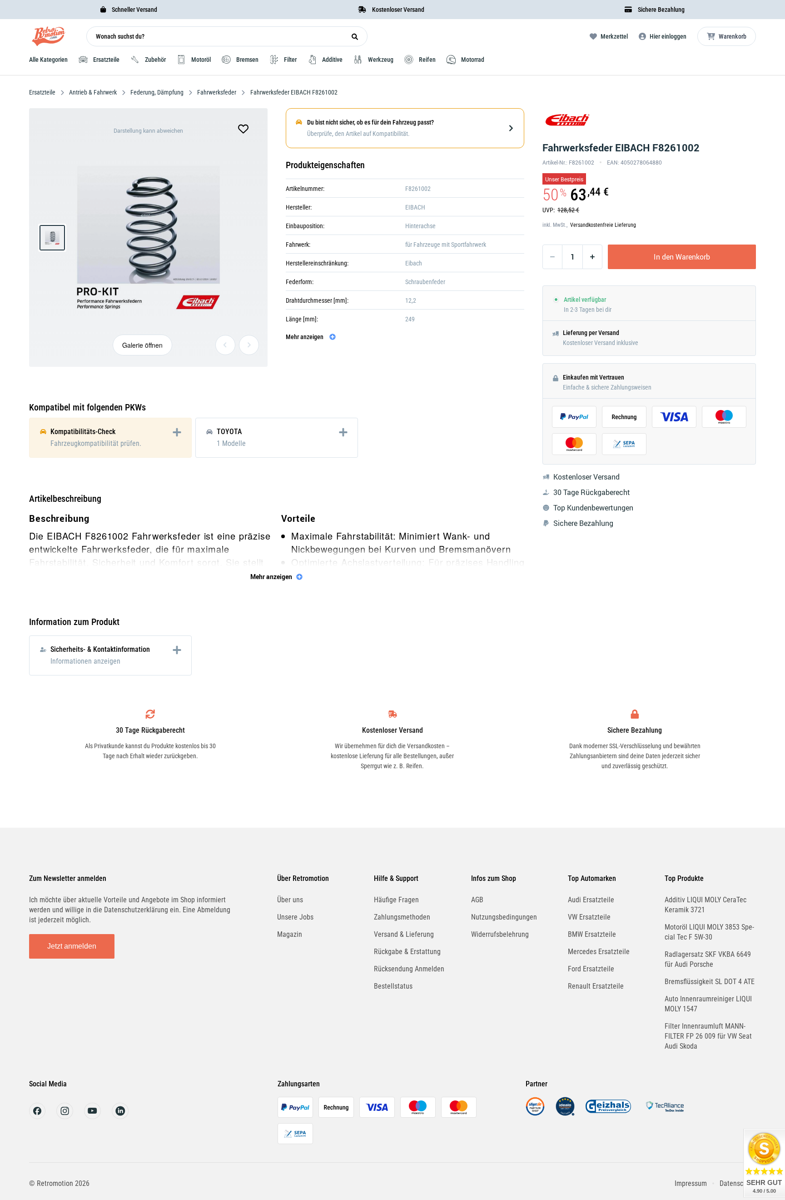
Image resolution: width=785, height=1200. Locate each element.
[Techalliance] (664, 1113)
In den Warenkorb (682, 257)
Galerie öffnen (142, 345)
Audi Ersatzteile (591, 899)
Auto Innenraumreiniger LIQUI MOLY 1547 (708, 1004)
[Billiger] (535, 1113)
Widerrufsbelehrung (500, 934)
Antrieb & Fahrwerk (93, 92)
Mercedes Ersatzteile (599, 951)
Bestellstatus (393, 986)
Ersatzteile (43, 92)
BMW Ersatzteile (592, 934)
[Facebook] (37, 1116)
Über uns (290, 899)
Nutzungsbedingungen (504, 917)
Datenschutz (738, 1183)
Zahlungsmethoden (402, 917)
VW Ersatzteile (589, 917)
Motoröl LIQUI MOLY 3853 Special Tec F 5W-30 (709, 932)
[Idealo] (565, 1113)
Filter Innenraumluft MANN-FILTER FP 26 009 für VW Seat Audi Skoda (708, 1036)
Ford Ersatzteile (591, 969)
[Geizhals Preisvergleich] (608, 1113)
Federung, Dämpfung (157, 92)
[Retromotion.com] (48, 38)
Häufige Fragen (396, 899)
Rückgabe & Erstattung (407, 951)
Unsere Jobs (295, 917)
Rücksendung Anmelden (409, 969)
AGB (477, 899)
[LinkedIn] (120, 1116)
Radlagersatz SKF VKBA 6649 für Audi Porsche (708, 959)
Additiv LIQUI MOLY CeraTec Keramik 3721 (705, 904)
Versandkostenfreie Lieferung (603, 225)
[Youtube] (92, 1116)
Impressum (691, 1183)
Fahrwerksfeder (217, 92)
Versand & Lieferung (404, 934)
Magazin (289, 934)
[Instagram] (64, 1116)
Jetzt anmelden (71, 946)
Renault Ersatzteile (596, 986)
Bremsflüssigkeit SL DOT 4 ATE (710, 981)
